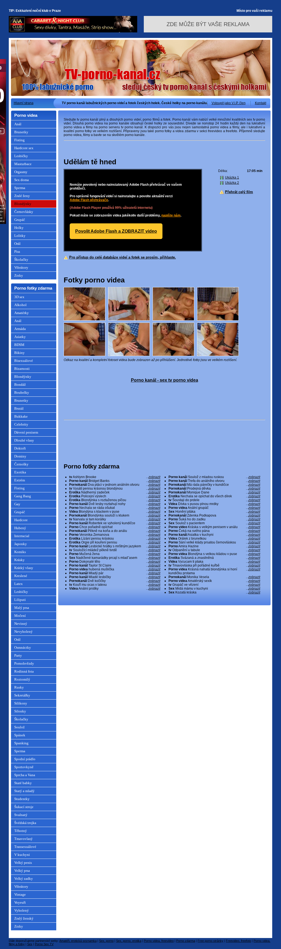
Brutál (19, 408)
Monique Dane (214, 492)
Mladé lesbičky (114, 577)
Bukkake (21, 416)
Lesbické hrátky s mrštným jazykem (114, 546)
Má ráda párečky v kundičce (214, 485)
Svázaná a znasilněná (214, 558)
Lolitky (20, 236)
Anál (17, 124)
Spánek (19, 735)
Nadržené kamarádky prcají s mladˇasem (114, 558)
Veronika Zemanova (114, 535)
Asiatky (20, 337)
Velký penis (23, 863)
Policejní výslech (114, 496)
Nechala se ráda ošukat (114, 508)
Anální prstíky (114, 588)
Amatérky (21, 313)
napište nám (171, 215)
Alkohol (20, 305)
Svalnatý (20, 815)
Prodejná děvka (214, 488)
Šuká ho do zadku (214, 519)
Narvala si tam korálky (114, 519)
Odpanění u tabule (214, 550)
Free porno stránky (210, 940)
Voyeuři (20, 902)
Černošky (21, 464)
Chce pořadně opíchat (114, 527)
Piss (17, 251)
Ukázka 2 (232, 183)
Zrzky (18, 275)
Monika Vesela (214, 577)
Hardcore (21, 520)
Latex (18, 584)
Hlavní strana (23, 103)
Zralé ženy (22, 196)
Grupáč (19, 220)
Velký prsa (22, 870)
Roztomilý (22, 679)
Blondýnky (22, 204)
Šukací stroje (23, 807)
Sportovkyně (23, 767)
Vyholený (21, 910)
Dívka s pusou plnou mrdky (214, 504)
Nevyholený (23, 631)
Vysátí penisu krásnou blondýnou (114, 488)
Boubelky (21, 392)
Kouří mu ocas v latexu (114, 585)
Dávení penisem (26, 432)
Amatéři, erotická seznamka (78, 940)
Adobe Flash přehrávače (89, 200)
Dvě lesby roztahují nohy (114, 504)
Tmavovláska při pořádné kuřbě (214, 565)
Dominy (20, 456)
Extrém (19, 480)
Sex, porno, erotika (128, 940)
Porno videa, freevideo (159, 940)
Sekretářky (22, 695)
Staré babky (23, 783)
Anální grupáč (214, 508)
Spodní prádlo (24, 759)
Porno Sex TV (44, 944)
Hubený (20, 528)
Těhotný (20, 831)
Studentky (22, 799)
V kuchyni (22, 855)
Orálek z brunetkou (214, 538)
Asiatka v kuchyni (214, 535)
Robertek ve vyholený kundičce (114, 523)
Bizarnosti (22, 369)
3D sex (19, 297)
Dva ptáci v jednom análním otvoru (114, 485)
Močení (20, 616)
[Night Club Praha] (73, 31)
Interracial (21, 536)
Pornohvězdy (24, 663)
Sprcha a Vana (24, 775)
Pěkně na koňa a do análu (114, 531)
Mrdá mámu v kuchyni (214, 588)
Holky (19, 228)
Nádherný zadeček (114, 492)
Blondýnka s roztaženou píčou (114, 500)
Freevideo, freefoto (238, 940)
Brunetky (21, 132)
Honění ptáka (214, 512)
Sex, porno (106, 940)
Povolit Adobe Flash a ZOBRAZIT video (116, 231)
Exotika (20, 472)
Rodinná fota (24, 671)
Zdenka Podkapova (214, 515)
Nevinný (20, 623)
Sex (29, 944)
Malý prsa (21, 608)
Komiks (20, 552)
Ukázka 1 (232, 177)
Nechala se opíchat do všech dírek (214, 496)
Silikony (20, 703)
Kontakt (260, 103)
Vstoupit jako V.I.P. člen (229, 103)
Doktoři (20, 448)
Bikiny (19, 353)
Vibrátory (21, 267)
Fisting (19, 140)
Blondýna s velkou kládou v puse (214, 554)
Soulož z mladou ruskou (214, 477)
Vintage (20, 894)
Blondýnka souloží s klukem (114, 515)
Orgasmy (20, 172)
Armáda (20, 329)
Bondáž (20, 384)
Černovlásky (23, 212)
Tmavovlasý (23, 839)
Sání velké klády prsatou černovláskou (214, 542)
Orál (17, 244)
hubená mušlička (114, 569)
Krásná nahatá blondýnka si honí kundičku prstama (214, 571)
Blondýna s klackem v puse (114, 512)
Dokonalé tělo (114, 562)
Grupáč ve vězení (214, 585)
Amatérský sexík (214, 581)
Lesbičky (21, 156)
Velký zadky (23, 878)
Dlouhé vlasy (24, 440)
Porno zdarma (185, 940)
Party (18, 655)
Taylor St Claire (114, 565)
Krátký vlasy (23, 568)
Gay (17, 504)
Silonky (20, 711)
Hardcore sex (23, 148)
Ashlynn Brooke (114, 477)
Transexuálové (25, 847)
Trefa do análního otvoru (214, 481)
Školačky (21, 259)
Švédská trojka (25, 823)
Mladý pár (114, 573)
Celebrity (21, 424)
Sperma (19, 188)
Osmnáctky (22, 647)
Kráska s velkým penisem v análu (214, 527)
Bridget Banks (114, 481)
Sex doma (21, 180)
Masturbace (23, 164)
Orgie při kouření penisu (114, 542)
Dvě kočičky (114, 581)
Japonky (20, 544)
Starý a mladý (24, 791)
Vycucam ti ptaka (214, 562)
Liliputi (20, 600)
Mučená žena (114, 554)
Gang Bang (22, 496)
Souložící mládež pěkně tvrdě (114, 550)
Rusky (19, 687)
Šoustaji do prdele (214, 500)
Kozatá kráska (214, 592)
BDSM (19, 345)
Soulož (19, 727)
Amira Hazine (214, 546)
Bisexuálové (23, 361)
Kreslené (20, 576)
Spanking (21, 743)
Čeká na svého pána (214, 531)
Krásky (19, 560)
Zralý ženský (23, 918)
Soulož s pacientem (214, 523)
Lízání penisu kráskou (114, 538)
